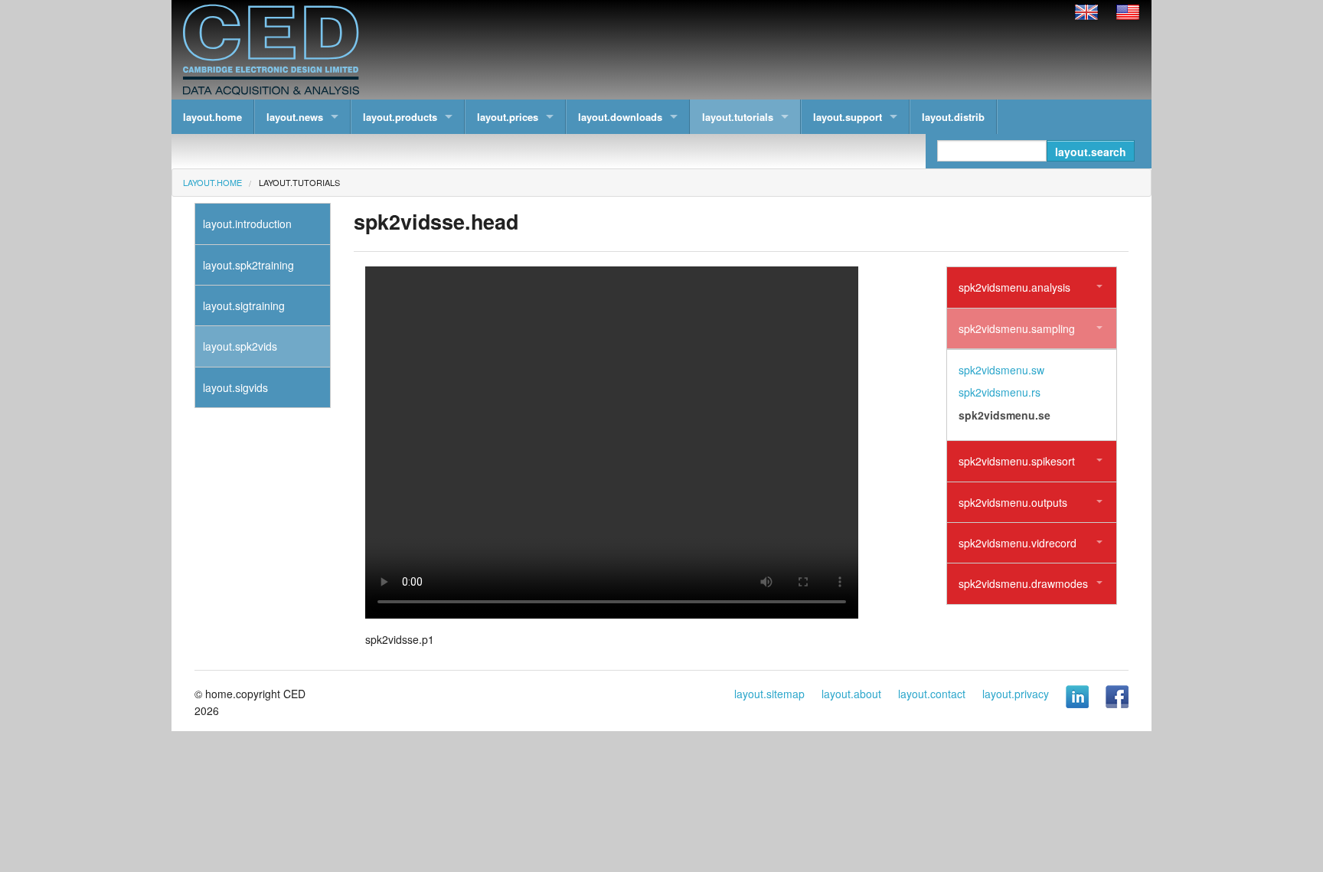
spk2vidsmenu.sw (1001, 369)
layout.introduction (247, 223)
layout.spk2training (248, 265)
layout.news (294, 116)
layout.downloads (620, 116)
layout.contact (931, 693)
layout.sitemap (769, 693)
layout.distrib (953, 116)
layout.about (851, 693)
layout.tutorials (737, 116)
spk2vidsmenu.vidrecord (1017, 542)
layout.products (400, 116)
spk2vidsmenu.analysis (1014, 287)
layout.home (212, 116)
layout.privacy (1015, 693)
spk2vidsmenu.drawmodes (1023, 583)
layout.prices (507, 116)
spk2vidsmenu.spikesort (1017, 461)
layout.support (847, 116)
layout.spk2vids (240, 346)
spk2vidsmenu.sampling (1017, 328)
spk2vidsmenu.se (1004, 415)
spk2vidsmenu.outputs (1013, 502)
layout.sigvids (235, 387)
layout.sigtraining (244, 305)
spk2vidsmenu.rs (999, 392)
